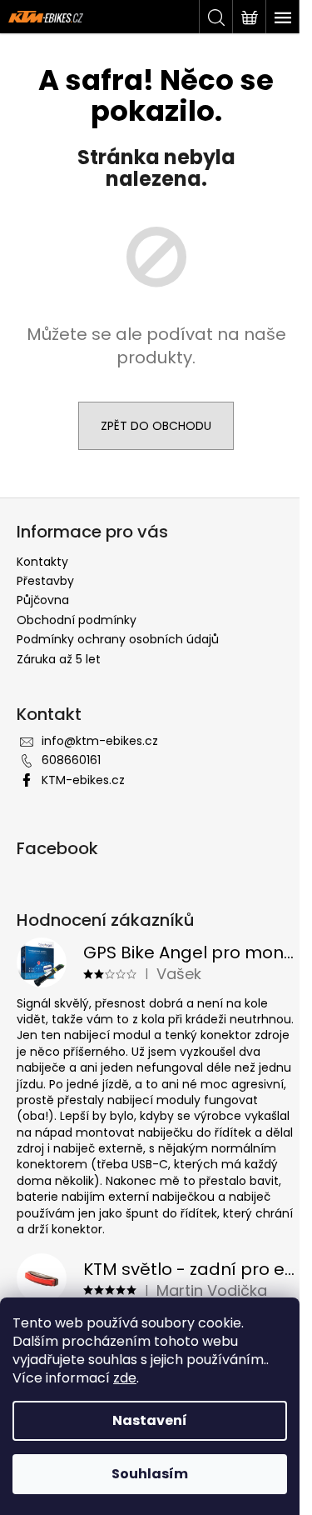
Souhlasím (149, 1473)
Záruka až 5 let (59, 659)
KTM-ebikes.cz (83, 780)
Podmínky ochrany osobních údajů (118, 639)
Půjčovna (43, 600)
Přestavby (45, 580)
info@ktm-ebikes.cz (100, 740)
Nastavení (149, 1420)
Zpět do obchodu (156, 426)
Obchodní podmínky (76, 620)
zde (124, 1378)
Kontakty (42, 561)
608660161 (71, 760)
